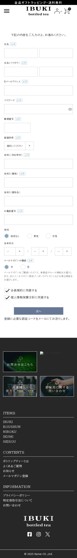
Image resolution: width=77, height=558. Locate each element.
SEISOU (9, 441)
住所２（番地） (13, 174)
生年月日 (9, 243)
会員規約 (17, 290)
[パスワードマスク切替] (70, 109)
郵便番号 (11, 119)
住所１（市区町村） (16, 155)
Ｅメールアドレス (15, 81)
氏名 (9, 44)
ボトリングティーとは (16, 461)
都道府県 (11, 138)
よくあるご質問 (12, 466)
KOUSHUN (12, 426)
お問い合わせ (12, 505)
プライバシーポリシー (16, 495)
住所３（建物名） (12, 192)
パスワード (12, 100)
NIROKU (10, 431)
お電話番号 (12, 211)
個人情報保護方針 (23, 297)
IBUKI (8, 422)
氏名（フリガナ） (14, 63)
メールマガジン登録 (15, 476)
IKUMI (8, 436)
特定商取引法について (18, 500)
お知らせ (9, 471)
